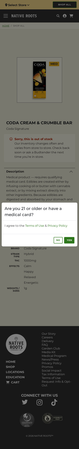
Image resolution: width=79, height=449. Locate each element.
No (58, 240)
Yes (69, 240)
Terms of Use (34, 225)
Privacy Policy (57, 225)
